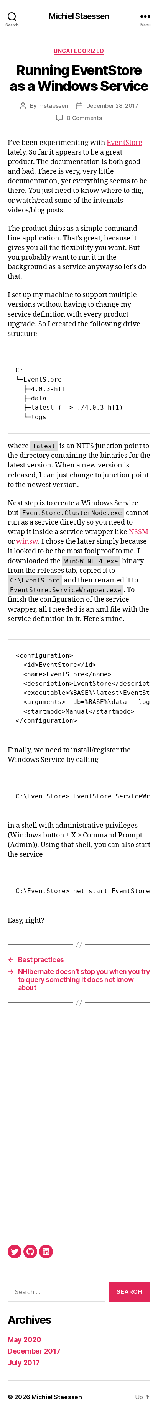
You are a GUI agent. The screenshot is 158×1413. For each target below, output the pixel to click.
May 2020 (24, 1340)
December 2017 (34, 1351)
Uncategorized (79, 51)
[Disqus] (79, 1118)
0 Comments (84, 118)
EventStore (124, 142)
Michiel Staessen (79, 16)
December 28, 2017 (112, 105)
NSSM (138, 532)
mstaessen (53, 105)
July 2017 (24, 1363)
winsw (27, 541)
